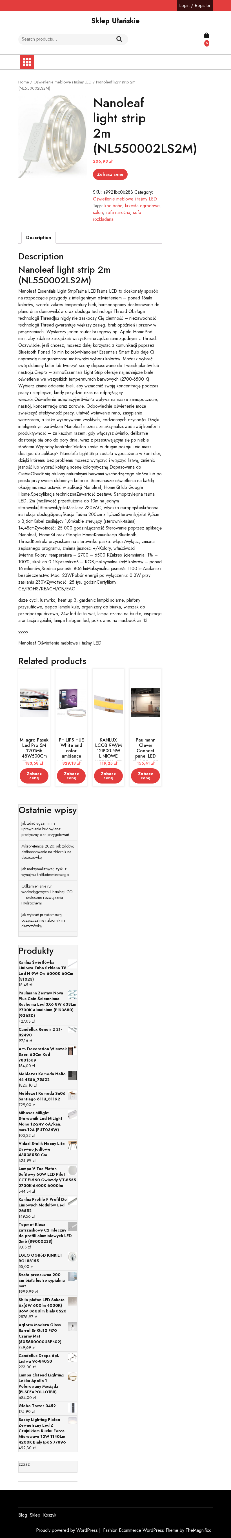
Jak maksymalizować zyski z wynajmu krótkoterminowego (45, 871)
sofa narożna (118, 212)
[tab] (38, 238)
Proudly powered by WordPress (67, 1530)
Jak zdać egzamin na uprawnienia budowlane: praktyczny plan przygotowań (45, 828)
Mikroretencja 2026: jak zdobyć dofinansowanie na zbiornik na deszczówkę (47, 851)
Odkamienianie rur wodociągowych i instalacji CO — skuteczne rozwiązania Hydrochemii (47, 894)
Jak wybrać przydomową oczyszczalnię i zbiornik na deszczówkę (43, 920)
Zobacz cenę (110, 174)
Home (23, 82)
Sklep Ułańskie (115, 21)
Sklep (35, 1515)
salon (98, 212)
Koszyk (49, 1515)
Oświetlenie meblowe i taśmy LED (63, 82)
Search (119, 39)
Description (38, 237)
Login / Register (194, 5)
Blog (22, 1515)
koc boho (113, 205)
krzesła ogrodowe (142, 205)
